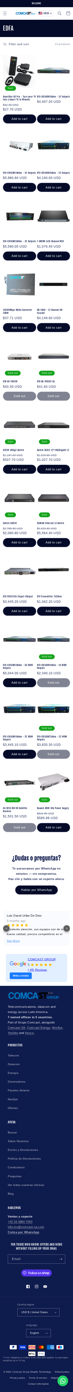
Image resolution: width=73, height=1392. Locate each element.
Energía (13, 1072)
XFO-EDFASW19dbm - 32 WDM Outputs (18, 738)
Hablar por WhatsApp (36, 889)
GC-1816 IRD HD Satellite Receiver (15, 810)
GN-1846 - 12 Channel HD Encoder (49, 311)
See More (13, 940)
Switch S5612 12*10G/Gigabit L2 (53, 450)
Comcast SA (16, 1027)
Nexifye (57, 1027)
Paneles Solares (19, 1090)
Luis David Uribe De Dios (24, 915)
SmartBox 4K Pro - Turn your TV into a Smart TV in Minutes (19, 98)
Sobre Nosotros (18, 1141)
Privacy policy (17, 1378)
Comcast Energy (38, 1027)
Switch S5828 (10, 523)
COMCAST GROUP (42, 959)
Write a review (21, 975)
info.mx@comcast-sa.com (26, 1227)
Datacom (14, 1064)
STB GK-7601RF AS (46, 381)
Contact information (38, 1384)
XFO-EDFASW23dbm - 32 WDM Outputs (52, 738)
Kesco (29, 1033)
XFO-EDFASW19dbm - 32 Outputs (53, 96)
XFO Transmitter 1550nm (49, 596)
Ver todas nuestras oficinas (26, 1184)
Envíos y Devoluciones (23, 1149)
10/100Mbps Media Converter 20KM (17, 311)
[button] (5, 13)
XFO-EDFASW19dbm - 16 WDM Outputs (52, 667)
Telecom (13, 1055)
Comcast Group (20, 1372)
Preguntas (14, 1176)
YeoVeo (13, 1033)
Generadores (17, 1081)
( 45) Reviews (37, 969)
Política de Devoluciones (24, 1158)
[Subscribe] (60, 1259)
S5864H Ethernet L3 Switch (50, 523)
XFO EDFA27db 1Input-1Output (18, 596)
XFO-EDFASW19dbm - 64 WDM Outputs (18, 667)
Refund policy (62, 1372)
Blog (11, 1193)
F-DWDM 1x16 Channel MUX (50, 241)
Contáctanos (16, 1167)
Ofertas (13, 1108)
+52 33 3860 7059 (20, 1221)
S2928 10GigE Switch (13, 450)
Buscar (12, 1132)
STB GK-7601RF (10, 381)
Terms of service (38, 1378)
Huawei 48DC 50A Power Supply (53, 808)
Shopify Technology (40, 1372)
